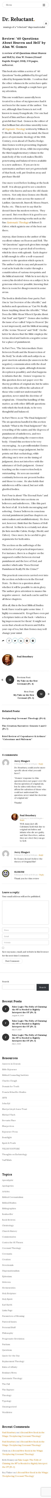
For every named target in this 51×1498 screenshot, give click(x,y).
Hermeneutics (8, 1287)
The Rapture (8, 1389)
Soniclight (7, 1137)
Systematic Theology (17, 222)
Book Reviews (8, 1220)
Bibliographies (9, 1208)
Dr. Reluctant (18, 19)
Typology (6, 1401)
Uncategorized (9, 1406)
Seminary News (9, 1372)
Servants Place (9, 1120)
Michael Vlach (8, 1114)
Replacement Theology (13, 1361)
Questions (7, 1350)
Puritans (6, 1344)
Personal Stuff (9, 1327)
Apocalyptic (7, 1180)
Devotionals (7, 1265)
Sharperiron (8, 1126)
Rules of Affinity (9, 1367)
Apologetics (8, 1186)
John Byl (6, 1103)
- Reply (40, 764)
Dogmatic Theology (15, 129)
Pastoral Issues (9, 1321)
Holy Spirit (7, 1299)
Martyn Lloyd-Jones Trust (14, 1109)
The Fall (6, 1384)
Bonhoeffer (7, 1214)
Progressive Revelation (13, 1338)
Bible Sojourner (9, 1069)
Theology (6, 1395)
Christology (8, 1225)
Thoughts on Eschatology (14, 1154)
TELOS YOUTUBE (11, 1148)
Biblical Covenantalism (12, 1197)
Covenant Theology (11, 1248)
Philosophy (7, 1333)
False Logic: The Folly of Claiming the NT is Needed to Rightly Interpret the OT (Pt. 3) (29, 1009)
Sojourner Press (10, 1131)
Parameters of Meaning (13, 1316)
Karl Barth (7, 1304)
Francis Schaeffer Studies (14, 1092)
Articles (5, 1191)
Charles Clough (9, 1081)
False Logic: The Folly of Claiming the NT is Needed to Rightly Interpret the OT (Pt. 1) (29, 1038)
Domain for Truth (10, 1086)
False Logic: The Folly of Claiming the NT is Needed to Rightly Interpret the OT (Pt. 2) (29, 1024)
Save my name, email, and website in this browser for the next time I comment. (25, 954)
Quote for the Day (11, 1355)
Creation (6, 1259)
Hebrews (6, 1282)
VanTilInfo (7, 1160)
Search (5, 981)
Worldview (7, 1412)
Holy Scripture (9, 1293)
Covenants (7, 1254)
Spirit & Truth (9, 1143)
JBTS (4, 1097)
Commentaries (9, 1237)
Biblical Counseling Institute (15, 1075)
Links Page (7, 1310)
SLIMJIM (19, 872)
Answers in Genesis (11, 1064)
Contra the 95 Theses (12, 1242)
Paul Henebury (25, 656)
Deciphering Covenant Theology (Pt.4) (24, 718)
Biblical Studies (9, 1203)
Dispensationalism (10, 1270)
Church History (9, 1231)
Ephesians (7, 1276)
